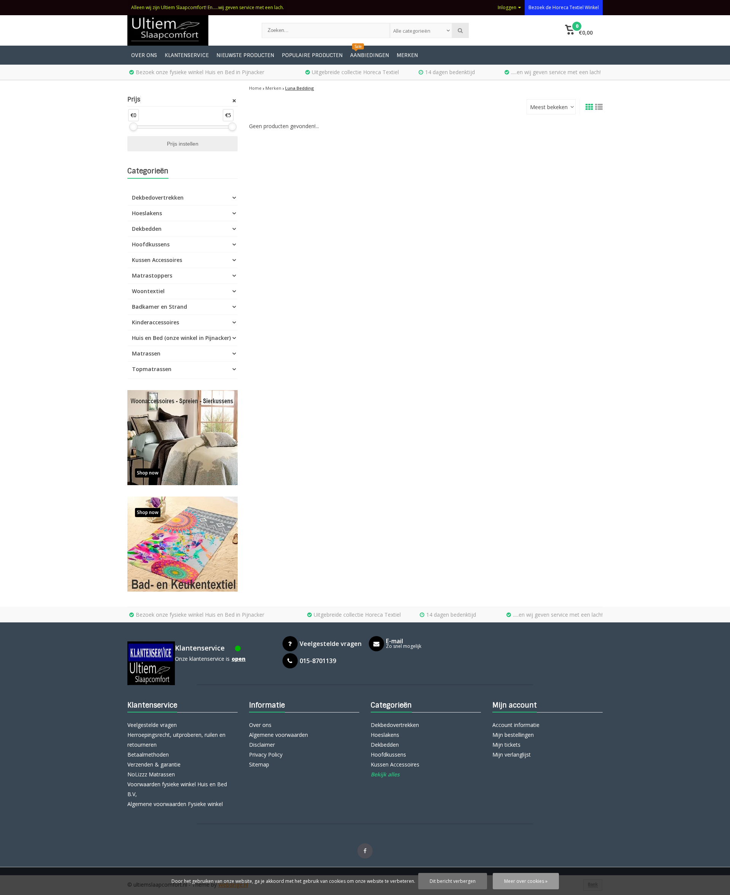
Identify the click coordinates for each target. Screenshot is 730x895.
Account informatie (516, 724)
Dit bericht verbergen (453, 881)
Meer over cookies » (526, 881)
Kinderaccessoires (155, 322)
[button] (579, 30)
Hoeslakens (147, 213)
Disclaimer (262, 744)
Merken (407, 55)
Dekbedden (147, 228)
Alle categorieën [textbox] (411, 30)
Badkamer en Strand (159, 306)
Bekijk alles (385, 774)
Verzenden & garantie (154, 764)
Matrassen (146, 353)
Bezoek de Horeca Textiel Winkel (563, 7)
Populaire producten (312, 55)
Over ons (144, 55)
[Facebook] (365, 851)
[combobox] (421, 30)
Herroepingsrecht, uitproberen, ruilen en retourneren (176, 739)
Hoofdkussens (151, 244)
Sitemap (259, 764)
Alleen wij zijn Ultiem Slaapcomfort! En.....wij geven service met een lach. (207, 7)
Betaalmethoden (148, 754)
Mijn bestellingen (513, 734)
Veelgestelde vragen (152, 724)
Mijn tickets (506, 744)
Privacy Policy (265, 754)
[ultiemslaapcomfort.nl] (186, 30)
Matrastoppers (152, 275)
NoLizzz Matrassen (151, 774)
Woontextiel (148, 291)
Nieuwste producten (245, 55)
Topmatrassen (151, 369)
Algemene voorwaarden (278, 734)
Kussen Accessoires (157, 259)
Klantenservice (187, 55)
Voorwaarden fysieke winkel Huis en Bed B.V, (177, 789)
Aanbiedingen (369, 55)
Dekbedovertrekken (158, 197)
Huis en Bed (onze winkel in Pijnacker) (181, 337)
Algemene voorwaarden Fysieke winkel (175, 804)
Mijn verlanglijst (511, 754)
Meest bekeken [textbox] (549, 107)
